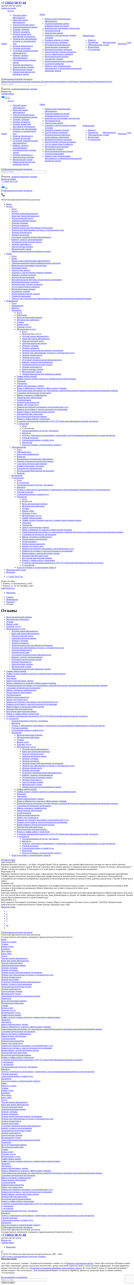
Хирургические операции (56, 42)
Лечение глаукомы (21, 29)
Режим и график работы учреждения (22, 714)
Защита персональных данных (20, 681)
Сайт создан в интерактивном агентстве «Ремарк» (23, 1256)
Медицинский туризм (22, 69)
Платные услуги (13, 626)
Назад (14, 209)
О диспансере (94, 49)
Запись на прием (8, 8)
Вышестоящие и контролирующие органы (25, 707)
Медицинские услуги (16, 629)
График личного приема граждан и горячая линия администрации (36, 674)
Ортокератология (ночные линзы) (27, 659)
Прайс (42, 14)
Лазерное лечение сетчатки (57, 40)
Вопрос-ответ (12, 624)
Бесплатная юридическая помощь (21, 711)
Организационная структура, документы (30, 721)
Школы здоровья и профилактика (21, 690)
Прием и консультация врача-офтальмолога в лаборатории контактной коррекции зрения (63, 68)
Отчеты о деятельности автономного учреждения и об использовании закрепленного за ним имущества (58, 725)
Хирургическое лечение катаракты (60, 52)
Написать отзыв (8, 907)
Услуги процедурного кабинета (59, 54)
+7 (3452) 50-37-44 (9, 181)
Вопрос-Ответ (7, 946)
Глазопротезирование (54, 64)
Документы (11, 678)
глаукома (33, 89)
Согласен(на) (21, 1277)
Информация (88, 35)
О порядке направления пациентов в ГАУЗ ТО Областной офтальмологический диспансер (47, 716)
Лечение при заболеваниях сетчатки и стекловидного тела (25, 41)
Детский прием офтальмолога (19, 16)
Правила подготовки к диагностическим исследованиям (31, 704)
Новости (92, 40)
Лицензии (10, 676)
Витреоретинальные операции (58, 49)
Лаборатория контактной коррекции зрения (24, 73)
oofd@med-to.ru (8, 588)
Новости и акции (8, 942)
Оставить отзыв (8, 860)
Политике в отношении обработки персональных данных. (56, 1268)
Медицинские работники (17, 619)
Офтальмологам (95, 45)
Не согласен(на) (8, 1277)
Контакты (122, 43)
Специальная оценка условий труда (27, 730)
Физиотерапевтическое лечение (59, 61)
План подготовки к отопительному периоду (42, 853)
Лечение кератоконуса (23, 65)
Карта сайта (6, 953)
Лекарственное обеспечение (19, 692)
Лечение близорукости (23, 46)
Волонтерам (93, 47)
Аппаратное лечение (54, 59)
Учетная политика (20, 728)
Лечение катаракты (21, 32)
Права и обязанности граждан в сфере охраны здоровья (31, 683)
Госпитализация (13, 695)
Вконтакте (11, 593)
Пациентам (93, 42)
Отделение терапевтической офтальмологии (25, 52)
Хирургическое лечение (23, 67)
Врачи (4, 43)
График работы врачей (16, 671)
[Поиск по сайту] (2, 87)
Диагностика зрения (54, 33)
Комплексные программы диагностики (62, 28)
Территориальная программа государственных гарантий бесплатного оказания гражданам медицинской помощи (56, 685)
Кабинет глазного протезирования (21, 56)
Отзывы (9, 622)
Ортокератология (52, 30)
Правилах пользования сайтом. (80, 1263)
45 (7, 925)
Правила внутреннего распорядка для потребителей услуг (32, 702)
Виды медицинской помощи (19, 617)
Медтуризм (6, 951)
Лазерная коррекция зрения (25, 27)
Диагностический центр (23, 25)
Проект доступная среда (17, 699)
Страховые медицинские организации (23, 688)
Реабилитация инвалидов (17, 697)
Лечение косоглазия (21, 48)
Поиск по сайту (8, 1283)
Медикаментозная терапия (56, 56)
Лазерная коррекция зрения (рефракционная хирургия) (57, 24)
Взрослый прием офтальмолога (20, 21)
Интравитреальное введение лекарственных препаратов (57, 46)
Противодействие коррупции (19, 709)
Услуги (10, 11)
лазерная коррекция (20, 89)
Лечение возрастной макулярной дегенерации (24, 35)
